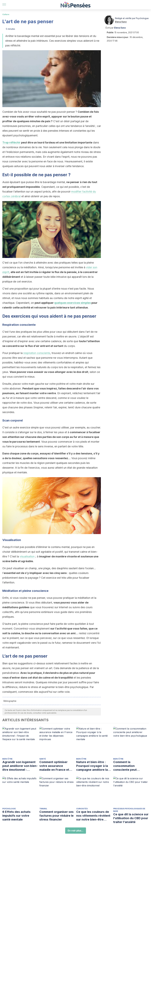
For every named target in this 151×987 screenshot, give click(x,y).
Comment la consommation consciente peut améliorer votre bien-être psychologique (128, 766)
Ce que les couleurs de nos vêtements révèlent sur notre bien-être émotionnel (93, 815)
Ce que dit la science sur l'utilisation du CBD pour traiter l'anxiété (130, 818)
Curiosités (82, 809)
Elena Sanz (121, 22)
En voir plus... (75, 830)
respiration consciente (36, 353)
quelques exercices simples (72, 302)
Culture (5, 14)
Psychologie (9, 809)
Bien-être (7, 759)
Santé (42, 759)
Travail (43, 809)
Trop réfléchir (11, 142)
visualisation (27, 556)
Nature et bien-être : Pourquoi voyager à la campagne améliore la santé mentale (92, 766)
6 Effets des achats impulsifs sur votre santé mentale (16, 815)
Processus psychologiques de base (129, 810)
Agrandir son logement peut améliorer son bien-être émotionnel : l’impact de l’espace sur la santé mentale (20, 766)
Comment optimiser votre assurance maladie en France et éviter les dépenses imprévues (54, 766)
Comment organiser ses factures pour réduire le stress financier (56, 815)
